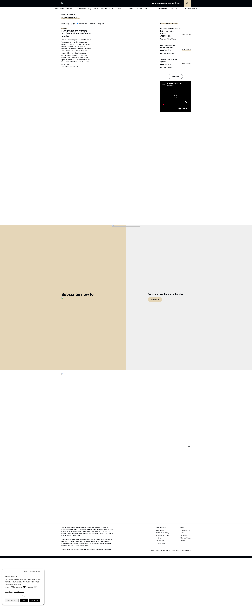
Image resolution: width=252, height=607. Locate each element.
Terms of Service (165, 550)
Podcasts (129, 9)
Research (64, 28)
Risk (151, 9)
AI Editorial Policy (185, 550)
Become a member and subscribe (163, 3)
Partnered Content (190, 9)
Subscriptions (175, 9)
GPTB (96, 9)
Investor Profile (107, 9)
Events (118, 9)
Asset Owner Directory (63, 9)
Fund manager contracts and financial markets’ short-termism (76, 33)
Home (63, 14)
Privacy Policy (155, 550)
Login (178, 3)
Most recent (82, 24)
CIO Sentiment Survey (83, 9)
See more (175, 76)
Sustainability (162, 9)
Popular (101, 24)
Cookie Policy (175, 550)
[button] (187, 3)
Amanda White (65, 67)
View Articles (186, 34)
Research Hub (142, 9)
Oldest (92, 24)
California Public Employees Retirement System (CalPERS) (170, 31)
